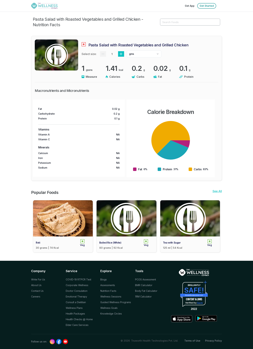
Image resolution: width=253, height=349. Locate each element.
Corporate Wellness (77, 285)
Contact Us (37, 290)
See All (217, 191)
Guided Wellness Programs (115, 302)
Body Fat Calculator (146, 290)
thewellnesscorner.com (194, 295)
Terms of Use (192, 340)
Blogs (103, 279)
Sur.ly (200, 302)
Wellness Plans (74, 307)
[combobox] (144, 53)
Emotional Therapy (76, 296)
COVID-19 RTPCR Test (78, 279)
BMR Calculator (143, 285)
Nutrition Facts (108, 290)
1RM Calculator (143, 296)
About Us (36, 285)
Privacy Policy (213, 340)
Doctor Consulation (76, 290)
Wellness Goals (109, 307)
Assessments (107, 285)
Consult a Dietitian (76, 302)
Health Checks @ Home (79, 319)
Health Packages (75, 313)
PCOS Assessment (145, 279)
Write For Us (38, 279)
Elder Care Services (77, 324)
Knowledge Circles (111, 313)
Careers (35, 296)
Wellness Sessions (110, 296)
